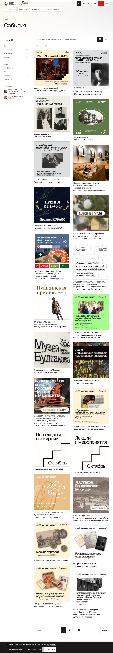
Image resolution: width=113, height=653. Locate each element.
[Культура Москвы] (11, 3)
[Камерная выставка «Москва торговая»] (52, 540)
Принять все (50, 649)
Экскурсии (35, 9)
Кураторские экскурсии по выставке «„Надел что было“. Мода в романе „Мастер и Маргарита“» (49, 514)
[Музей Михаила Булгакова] (24, 3)
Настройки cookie (34, 649)
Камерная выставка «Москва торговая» (51, 561)
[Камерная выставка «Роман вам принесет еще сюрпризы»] (91, 543)
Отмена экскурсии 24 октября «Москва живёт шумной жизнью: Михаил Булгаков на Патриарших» (87, 335)
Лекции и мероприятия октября (86, 472)
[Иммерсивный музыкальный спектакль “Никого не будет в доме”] (52, 68)
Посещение (10, 9)
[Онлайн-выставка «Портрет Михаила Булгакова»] (52, 114)
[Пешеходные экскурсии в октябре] (52, 449)
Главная (7, 19)
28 (79, 630)
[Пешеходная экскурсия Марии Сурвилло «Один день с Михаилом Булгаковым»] (91, 406)
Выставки (23, 9)
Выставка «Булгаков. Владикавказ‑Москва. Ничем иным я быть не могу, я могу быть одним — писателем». (90, 518)
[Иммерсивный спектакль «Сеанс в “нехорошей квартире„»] (91, 360)
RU (79, 3)
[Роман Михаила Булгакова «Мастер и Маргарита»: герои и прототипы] (91, 68)
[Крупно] (100, 39)
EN (84, 3)
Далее (104, 630)
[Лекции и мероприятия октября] (91, 452)
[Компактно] (106, 39)
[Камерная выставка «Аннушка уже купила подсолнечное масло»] (52, 583)
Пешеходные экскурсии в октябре (48, 469)
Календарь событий (51, 9)
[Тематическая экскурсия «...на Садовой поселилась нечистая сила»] (52, 159)
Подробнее (51, 644)
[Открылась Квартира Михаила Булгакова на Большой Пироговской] (52, 350)
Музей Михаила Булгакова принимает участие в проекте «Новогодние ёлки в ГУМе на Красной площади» (88, 236)
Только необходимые (15, 649)
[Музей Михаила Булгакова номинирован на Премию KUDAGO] (52, 205)
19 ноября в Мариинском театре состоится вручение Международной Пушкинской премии (50, 324)
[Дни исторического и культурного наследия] (91, 117)
